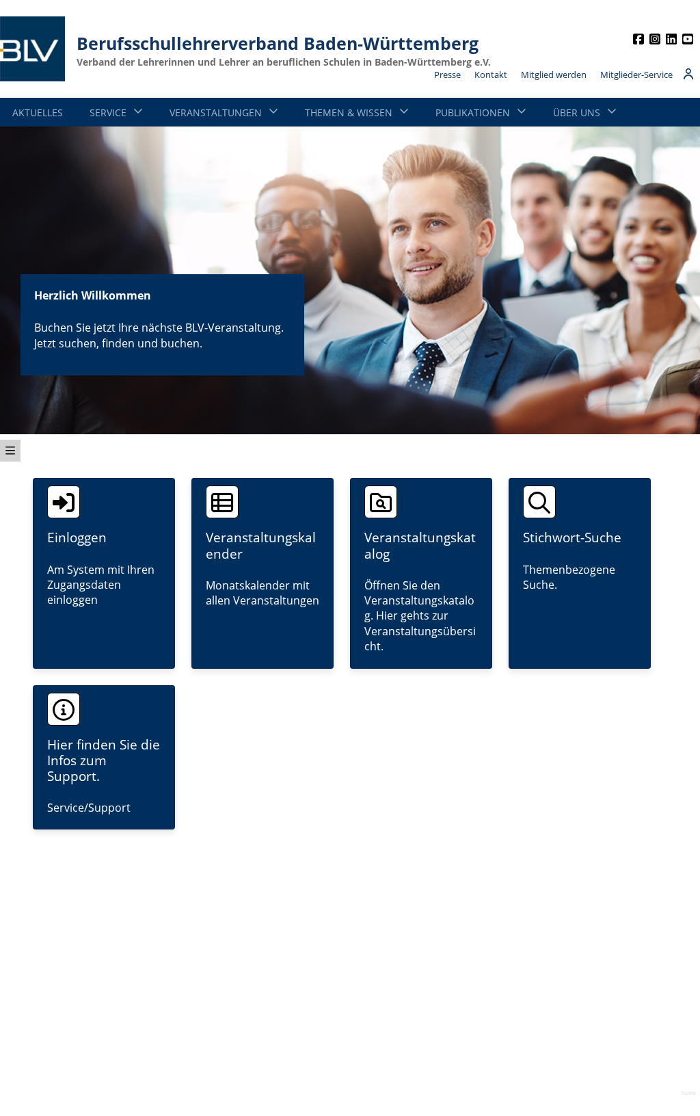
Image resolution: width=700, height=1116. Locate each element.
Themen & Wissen (348, 112)
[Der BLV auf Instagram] (654, 37)
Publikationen (472, 112)
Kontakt (490, 74)
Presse (447, 74)
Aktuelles (37, 112)
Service (108, 112)
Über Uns (576, 112)
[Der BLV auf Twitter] (671, 37)
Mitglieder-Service (636, 74)
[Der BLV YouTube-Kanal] (687, 37)
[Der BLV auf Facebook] (638, 37)
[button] (10, 451)
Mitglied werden (554, 74)
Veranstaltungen (216, 112)
